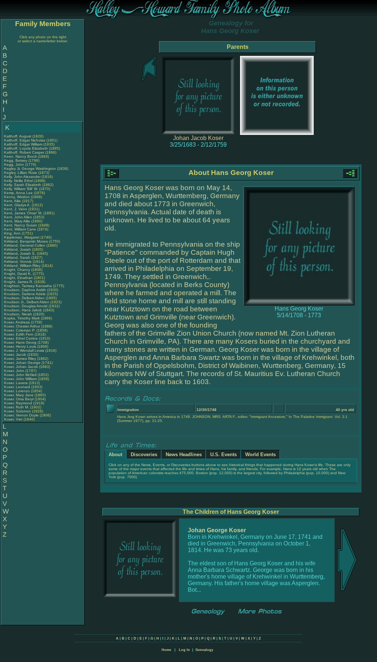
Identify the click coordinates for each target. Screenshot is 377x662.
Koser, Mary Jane (19, 395)
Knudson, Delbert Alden (24, 298)
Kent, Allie (13, 201)
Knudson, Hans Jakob (23, 310)
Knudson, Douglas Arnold (25, 306)
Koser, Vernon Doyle (21, 415)
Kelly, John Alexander (22, 177)
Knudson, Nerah (18, 314)
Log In (184, 650)
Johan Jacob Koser (198, 138)
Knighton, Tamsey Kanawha (28, 286)
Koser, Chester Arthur (22, 326)
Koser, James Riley (20, 359)
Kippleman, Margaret (22, 237)
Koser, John (14, 371)
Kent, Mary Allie (17, 221)
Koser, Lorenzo (17, 391)
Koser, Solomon (18, 411)
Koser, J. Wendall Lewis (24, 350)
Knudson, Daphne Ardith (25, 290)
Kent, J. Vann (15, 209)
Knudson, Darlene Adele (25, 294)
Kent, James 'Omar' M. (23, 213)
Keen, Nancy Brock (20, 156)
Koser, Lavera (16, 383)
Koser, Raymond (18, 403)
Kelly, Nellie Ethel (18, 181)
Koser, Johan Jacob (21, 367)
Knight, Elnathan (19, 278)
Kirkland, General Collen (24, 245)
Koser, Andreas (17, 322)
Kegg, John (14, 164)
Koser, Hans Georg (20, 342)
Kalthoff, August (18, 136)
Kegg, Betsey (16, 160)
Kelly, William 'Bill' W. (21, 189)
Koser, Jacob (15, 355)
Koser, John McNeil (20, 375)
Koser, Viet (14, 419)
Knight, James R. (18, 282)
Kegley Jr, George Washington (30, 169)
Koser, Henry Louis (20, 346)
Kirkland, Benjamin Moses (26, 241)
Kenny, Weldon (17, 197)
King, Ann (13, 233)
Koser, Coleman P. (19, 330)
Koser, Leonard (17, 387)
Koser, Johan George (22, 363)
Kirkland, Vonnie (18, 262)
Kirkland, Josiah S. (20, 253)
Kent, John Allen (18, 217)
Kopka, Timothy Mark (22, 318)
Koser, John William (20, 379)
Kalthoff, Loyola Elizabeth (26, 148)
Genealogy (204, 650)
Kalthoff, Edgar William (23, 144)
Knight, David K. (18, 274)
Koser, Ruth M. (16, 407)
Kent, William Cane (20, 229)
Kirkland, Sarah (17, 257)
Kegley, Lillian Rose (20, 173)
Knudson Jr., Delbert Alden (26, 302)
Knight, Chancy (17, 270)
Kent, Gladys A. (17, 205)
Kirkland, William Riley (22, 266)
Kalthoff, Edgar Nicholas (24, 140)
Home (166, 650)
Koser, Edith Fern (19, 334)
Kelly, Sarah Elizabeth (22, 185)
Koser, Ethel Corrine (21, 338)
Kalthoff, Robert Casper (24, 152)
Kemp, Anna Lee (18, 193)
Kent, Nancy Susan (20, 225)
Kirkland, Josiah (18, 249)
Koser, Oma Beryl (19, 399)
